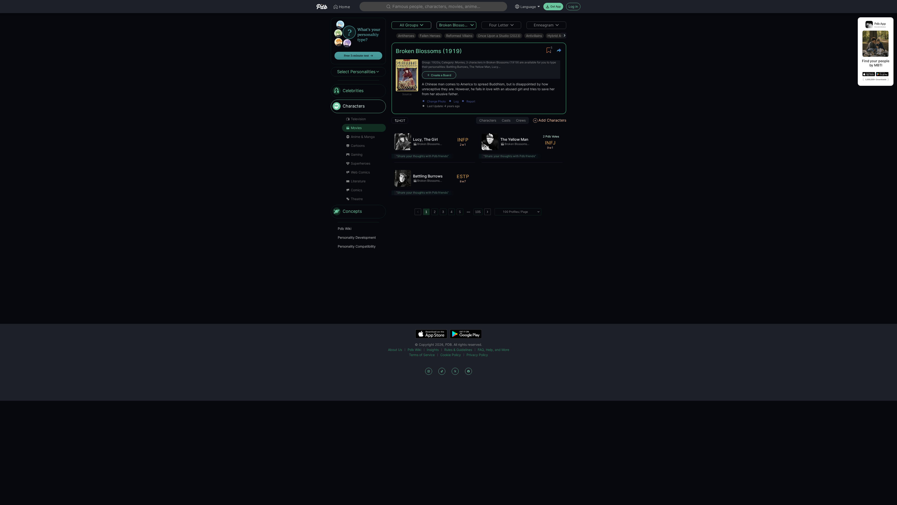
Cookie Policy (450, 355)
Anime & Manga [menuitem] (363, 137)
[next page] (468, 212)
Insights (433, 350)
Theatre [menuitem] (357, 199)
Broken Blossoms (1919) (428, 144)
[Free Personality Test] (358, 41)
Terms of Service (422, 355)
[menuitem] (358, 91)
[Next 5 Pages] (468, 212)
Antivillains (534, 36)
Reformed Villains (459, 36)
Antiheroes (406, 36)
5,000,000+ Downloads (875, 79)
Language (528, 7)
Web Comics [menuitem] (360, 172)
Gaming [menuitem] (357, 154)
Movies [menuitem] (356, 128)
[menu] (358, 151)
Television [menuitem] (358, 119)
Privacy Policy (477, 355)
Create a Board (441, 75)
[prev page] (418, 212)
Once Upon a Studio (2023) (499, 36)
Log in (573, 6)
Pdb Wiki (344, 229)
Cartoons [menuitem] (358, 146)
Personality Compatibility (357, 246)
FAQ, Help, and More (493, 350)
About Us (395, 350)
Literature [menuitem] (358, 181)
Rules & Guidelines (458, 350)
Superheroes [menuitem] (360, 163)
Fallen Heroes (430, 36)
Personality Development (357, 237)
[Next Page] (487, 212)
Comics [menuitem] (356, 190)
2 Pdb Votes (551, 136)
